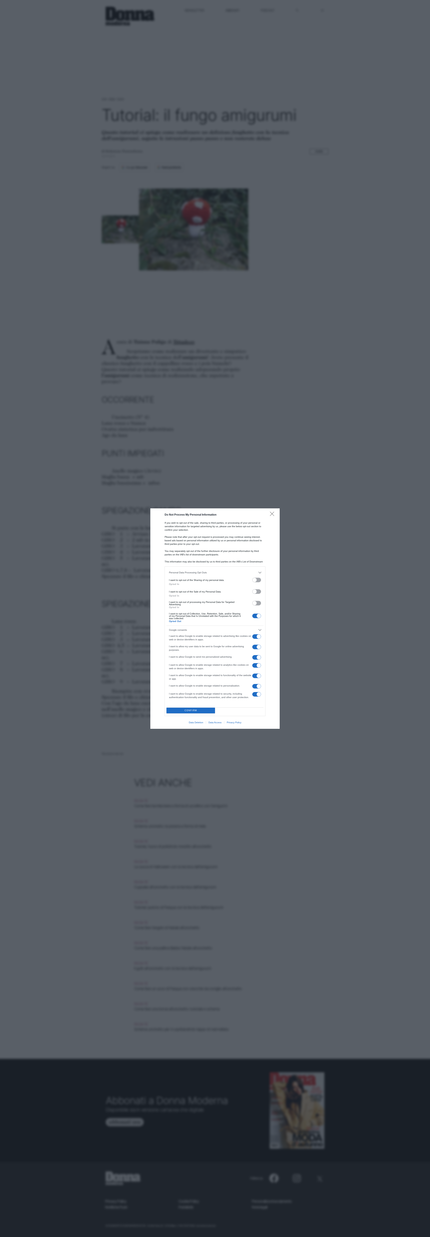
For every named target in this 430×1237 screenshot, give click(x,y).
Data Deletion (196, 722)
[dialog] (215, 618)
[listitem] (215, 572)
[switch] (256, 580)
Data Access (215, 722)
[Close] (273, 515)
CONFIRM (191, 710)
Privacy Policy (234, 722)
